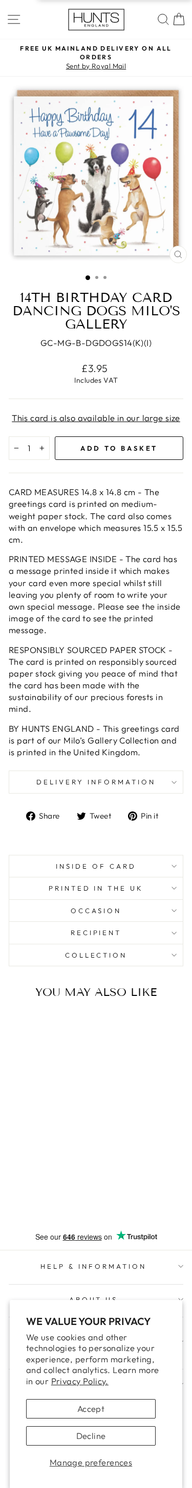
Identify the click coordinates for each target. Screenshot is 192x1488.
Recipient (96, 932)
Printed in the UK (96, 888)
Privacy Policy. (80, 1381)
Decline (91, 1435)
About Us (93, 1299)
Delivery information (96, 782)
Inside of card (96, 866)
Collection (96, 955)
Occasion (96, 910)
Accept (90, 1408)
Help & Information (93, 1266)
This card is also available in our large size (96, 417)
